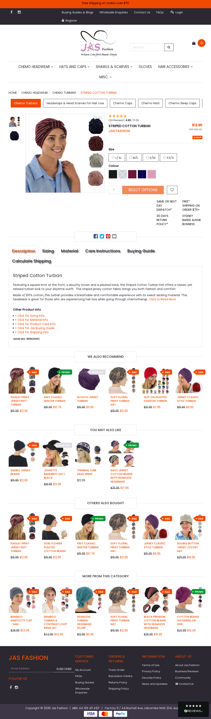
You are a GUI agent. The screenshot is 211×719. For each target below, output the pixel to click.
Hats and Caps (73, 66)
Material (69, 251)
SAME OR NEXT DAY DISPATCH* (167, 205)
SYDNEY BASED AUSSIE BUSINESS (191, 220)
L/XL (118, 158)
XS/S (170, 158)
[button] (193, 709)
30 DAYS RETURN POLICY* (162, 220)
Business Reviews (187, 671)
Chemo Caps (122, 103)
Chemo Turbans (26, 103)
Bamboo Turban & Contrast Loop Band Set (55, 622)
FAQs (160, 12)
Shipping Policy (119, 689)
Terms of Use (150, 665)
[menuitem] (96, 237)
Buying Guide (141, 251)
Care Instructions (102, 251)
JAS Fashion (119, 131)
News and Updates (155, 684)
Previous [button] (95, 118)
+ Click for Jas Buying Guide (34, 328)
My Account (83, 670)
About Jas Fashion (187, 665)
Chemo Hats (150, 103)
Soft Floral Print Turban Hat (120, 401)
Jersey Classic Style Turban (188, 399)
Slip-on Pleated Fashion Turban (155, 399)
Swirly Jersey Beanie (20, 472)
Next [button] (100, 118)
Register (71, 21)
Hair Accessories (174, 66)
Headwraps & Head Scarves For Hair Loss (75, 103)
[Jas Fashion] (99, 42)
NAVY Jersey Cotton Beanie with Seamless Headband (121, 476)
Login (179, 12)
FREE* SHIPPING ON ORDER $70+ (191, 205)
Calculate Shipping (31, 261)
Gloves (145, 66)
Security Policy (151, 678)
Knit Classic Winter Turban (55, 399)
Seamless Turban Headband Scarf (84, 622)
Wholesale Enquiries (114, 12)
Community (183, 678)
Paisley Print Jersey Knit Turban (20, 401)
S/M (152, 158)
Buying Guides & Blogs (77, 12)
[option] (64, 153)
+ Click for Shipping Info (32, 332)
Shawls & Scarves (113, 66)
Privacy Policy (151, 671)
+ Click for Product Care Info (35, 324)
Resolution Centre (120, 676)
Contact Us (142, 12)
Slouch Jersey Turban (87, 399)
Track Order (117, 670)
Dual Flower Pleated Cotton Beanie (55, 547)
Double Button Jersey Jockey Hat (188, 547)
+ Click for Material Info (31, 320)
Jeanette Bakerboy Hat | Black (54, 474)
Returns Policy (118, 682)
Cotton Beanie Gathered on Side (188, 620)
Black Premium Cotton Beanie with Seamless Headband (155, 622)
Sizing (48, 251)
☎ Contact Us (184, 684)
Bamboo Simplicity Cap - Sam (21, 620)
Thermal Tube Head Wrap (86, 472)
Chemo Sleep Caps (182, 103)
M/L (135, 158)
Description (23, 251)
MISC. (104, 77)
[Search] (169, 47)
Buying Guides (84, 682)
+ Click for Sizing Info (30, 316)
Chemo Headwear (34, 66)
